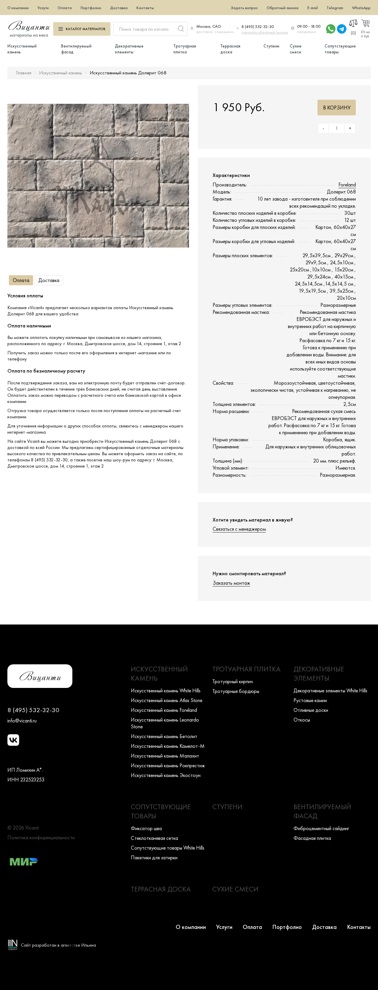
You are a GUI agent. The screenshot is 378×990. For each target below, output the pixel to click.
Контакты (145, 7)
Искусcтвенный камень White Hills (166, 690)
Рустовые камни (310, 700)
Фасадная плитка (312, 838)
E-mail (312, 7)
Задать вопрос (244, 7)
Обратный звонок (283, 7)
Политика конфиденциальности (41, 837)
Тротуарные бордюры (235, 691)
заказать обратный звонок (265, 32)
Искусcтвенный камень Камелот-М (168, 745)
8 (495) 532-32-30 (258, 26)
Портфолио (91, 7)
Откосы (302, 719)
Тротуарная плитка (184, 49)
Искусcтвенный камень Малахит (165, 755)
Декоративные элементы (129, 49)
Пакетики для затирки (154, 857)
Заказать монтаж (231, 582)
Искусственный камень (60, 73)
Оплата (65, 7)
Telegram (335, 7)
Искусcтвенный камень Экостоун (166, 775)
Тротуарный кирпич (232, 681)
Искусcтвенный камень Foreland (164, 710)
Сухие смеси (296, 49)
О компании (18, 7)
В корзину (337, 107)
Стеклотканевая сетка (154, 838)
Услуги (43, 7)
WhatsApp (361, 7)
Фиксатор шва (146, 828)
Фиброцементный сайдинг (321, 828)
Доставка (119, 7)
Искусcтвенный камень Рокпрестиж (168, 765)
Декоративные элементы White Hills (330, 690)
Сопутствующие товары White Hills (167, 847)
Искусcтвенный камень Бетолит (164, 736)
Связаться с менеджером (239, 528)
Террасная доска (230, 49)
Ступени (271, 46)
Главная (23, 73)
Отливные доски (311, 710)
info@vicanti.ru (22, 720)
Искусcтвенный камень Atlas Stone (166, 700)
